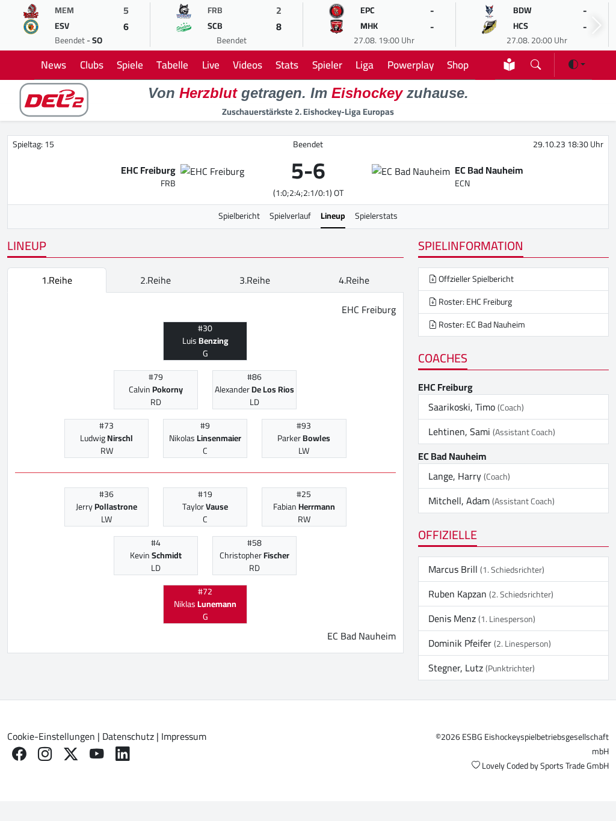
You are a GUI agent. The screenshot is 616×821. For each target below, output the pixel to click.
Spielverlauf (290, 216)
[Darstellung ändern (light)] (577, 64)
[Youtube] (96, 753)
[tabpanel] (205, 473)
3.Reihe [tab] (254, 280)
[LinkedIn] (122, 753)
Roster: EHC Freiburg (474, 302)
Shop (458, 65)
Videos (247, 65)
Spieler (327, 65)
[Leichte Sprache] (509, 64)
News (53, 65)
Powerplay (410, 65)
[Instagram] (45, 753)
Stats (287, 65)
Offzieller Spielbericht (475, 279)
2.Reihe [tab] (155, 280)
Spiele (130, 65)
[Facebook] (19, 753)
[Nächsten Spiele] (596, 25)
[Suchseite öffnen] (536, 62)
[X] (70, 753)
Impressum (183, 736)
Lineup (333, 216)
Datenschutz (128, 736)
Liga (365, 65)
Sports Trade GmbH (574, 766)
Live (211, 65)
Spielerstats (376, 216)
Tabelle (172, 65)
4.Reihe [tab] (354, 280)
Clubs (91, 65)
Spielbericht (239, 216)
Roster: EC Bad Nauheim (481, 324)
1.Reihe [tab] (57, 280)
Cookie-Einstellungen (51, 736)
